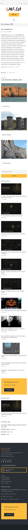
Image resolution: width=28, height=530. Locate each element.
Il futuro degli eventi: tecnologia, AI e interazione (11, 215)
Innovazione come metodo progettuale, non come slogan (13, 233)
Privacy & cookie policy (6, 481)
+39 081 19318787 (6, 451)
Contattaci (9, 389)
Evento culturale (15, 67)
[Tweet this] (9, 73)
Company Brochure (9, 469)
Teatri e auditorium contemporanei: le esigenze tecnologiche (14, 310)
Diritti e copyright (5, 483)
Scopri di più (14, 97)
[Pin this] (14, 73)
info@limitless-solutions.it (6, 460)
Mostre (7, 67)
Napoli (22, 62)
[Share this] (7, 73)
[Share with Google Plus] (12, 73)
